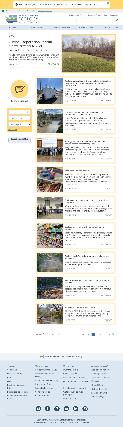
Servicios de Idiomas (100, 377)
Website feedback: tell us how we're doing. (63, 356)
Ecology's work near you (46, 369)
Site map (63, 422)
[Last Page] (113, 334)
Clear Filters (12, 130)
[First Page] (84, 334)
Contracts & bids (42, 392)
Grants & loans (42, 395)
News (9, 381)
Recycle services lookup (73, 388)
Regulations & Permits (77, 15)
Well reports (68, 398)
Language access (99, 373)
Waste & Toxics (86, 28)
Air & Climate (37, 28)
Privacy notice (40, 422)
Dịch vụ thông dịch (99, 389)
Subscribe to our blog (19, 139)
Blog (105, 15)
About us (11, 366)
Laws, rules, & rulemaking (46, 380)
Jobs (9, 377)
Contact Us (114, 15)
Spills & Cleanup (111, 28)
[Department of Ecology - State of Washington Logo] (16, 19)
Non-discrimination (100, 369)
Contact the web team (79, 422)
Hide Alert (102, 3)
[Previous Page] (88, 334)
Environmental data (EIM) (74, 377)
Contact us (12, 369)
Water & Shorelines (61, 28)
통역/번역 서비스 (98, 385)
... (104, 334)
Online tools (68, 366)
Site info (52, 422)
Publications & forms (44, 384)
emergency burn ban (35, 4)
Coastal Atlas (69, 373)
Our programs (41, 366)
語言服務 (95, 381)
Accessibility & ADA (99, 366)
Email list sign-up (15, 373)
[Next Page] (109, 334)
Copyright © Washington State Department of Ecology (61, 419)
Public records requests (17, 392)
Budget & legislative (44, 388)
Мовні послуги (98, 396)
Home (13, 28)
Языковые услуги (99, 392)
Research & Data (94, 15)
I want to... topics (70, 369)
